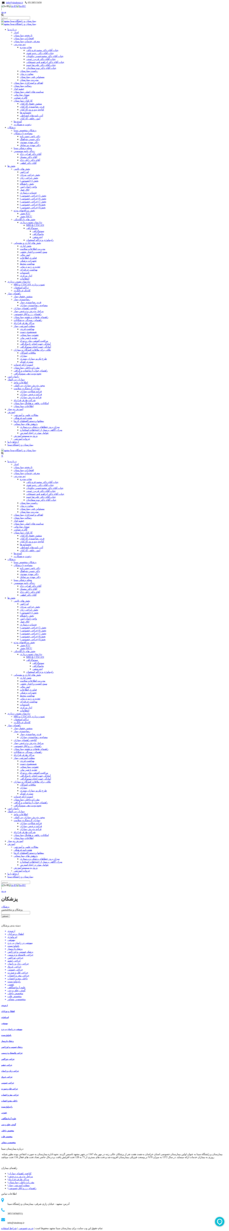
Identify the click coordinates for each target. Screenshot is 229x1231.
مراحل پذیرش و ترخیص (20, 1176)
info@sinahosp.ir (14, 2)
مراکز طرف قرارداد (18, 1179)
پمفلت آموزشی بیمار (19, 1185)
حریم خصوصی (25, 1228)
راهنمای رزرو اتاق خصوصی (22, 1188)
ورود (3, 12)
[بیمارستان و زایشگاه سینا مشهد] (18, 21)
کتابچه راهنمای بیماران (19, 1173)
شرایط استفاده (9, 1228)
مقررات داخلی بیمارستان (21, 1182)
